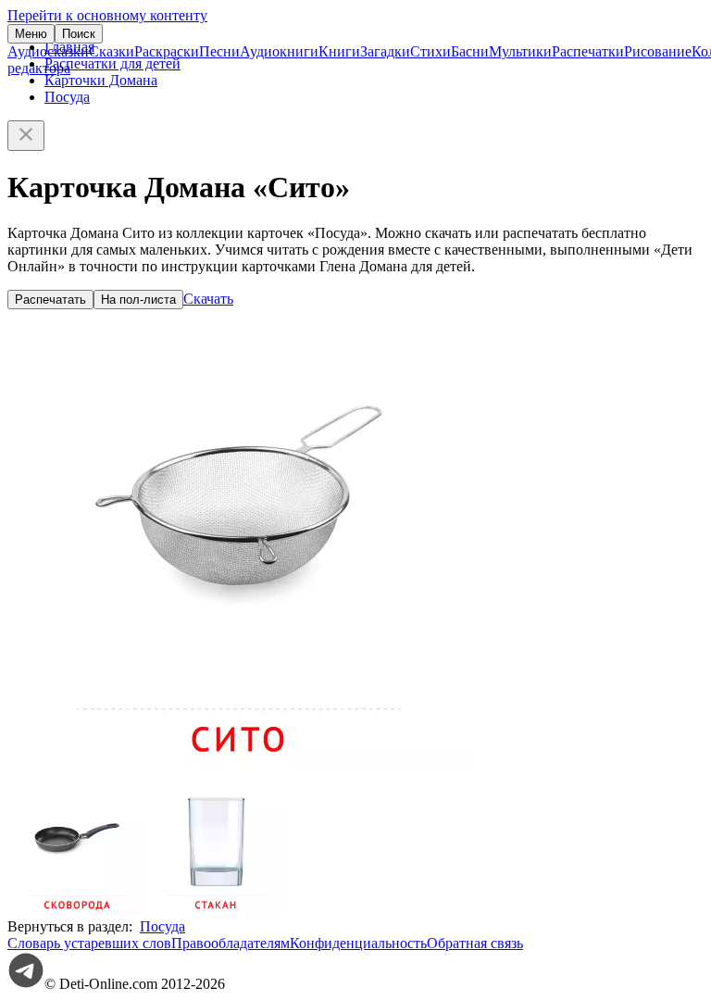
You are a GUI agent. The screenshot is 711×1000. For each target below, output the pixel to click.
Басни (470, 51)
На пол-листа (138, 299)
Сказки (111, 51)
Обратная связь (475, 943)
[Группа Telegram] (25, 984)
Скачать (208, 298)
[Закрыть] (25, 135)
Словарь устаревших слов (89, 943)
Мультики (520, 51)
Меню (31, 34)
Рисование (658, 51)
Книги (339, 51)
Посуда (67, 97)
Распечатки (588, 51)
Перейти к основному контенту (107, 15)
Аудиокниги (279, 51)
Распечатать (50, 299)
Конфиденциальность (358, 943)
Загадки (385, 51)
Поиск (78, 34)
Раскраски (166, 51)
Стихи (430, 51)
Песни (219, 51)
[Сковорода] (76, 910)
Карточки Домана (100, 80)
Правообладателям (230, 943)
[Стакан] (215, 910)
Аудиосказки (48, 51)
